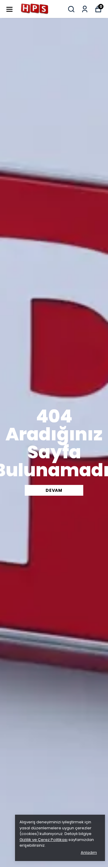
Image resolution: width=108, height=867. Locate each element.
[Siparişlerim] (84, 9)
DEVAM (54, 490)
